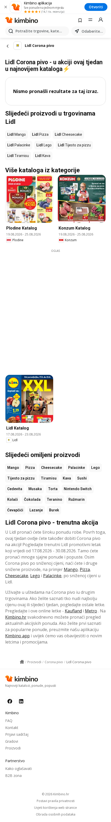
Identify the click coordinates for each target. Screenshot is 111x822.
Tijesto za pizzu (21, 478)
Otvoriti (96, 6)
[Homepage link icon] (22, 662)
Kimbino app (17, 636)
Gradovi (11, 741)
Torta (53, 489)
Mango (13, 468)
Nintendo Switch (78, 489)
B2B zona (13, 775)
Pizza (30, 468)
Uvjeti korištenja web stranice (55, 808)
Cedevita (14, 489)
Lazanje (36, 510)
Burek (54, 510)
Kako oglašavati (18, 768)
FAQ (8, 720)
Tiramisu (49, 478)
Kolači (12, 499)
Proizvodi (13, 748)
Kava (67, 478)
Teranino (54, 499)
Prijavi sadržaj (16, 734)
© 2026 (55, 794)
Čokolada (32, 499)
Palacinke (76, 468)
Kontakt (11, 727)
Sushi (82, 478)
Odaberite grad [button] (93, 31)
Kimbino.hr (15, 617)
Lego (95, 468)
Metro (91, 611)
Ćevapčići (15, 510)
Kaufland (73, 611)
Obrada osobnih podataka (55, 814)
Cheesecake (51, 468)
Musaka (35, 489)
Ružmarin (76, 499)
